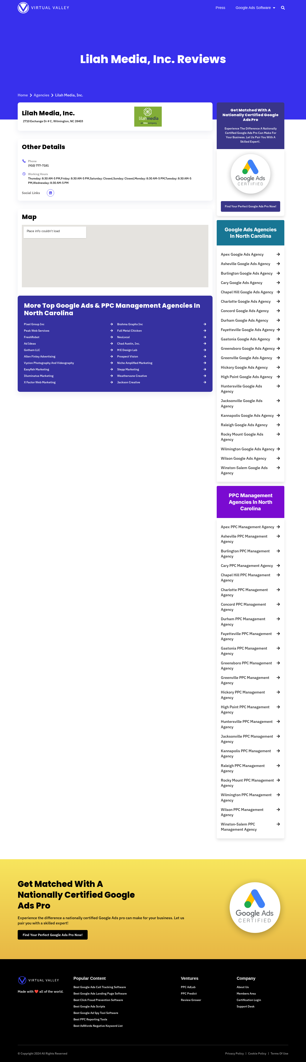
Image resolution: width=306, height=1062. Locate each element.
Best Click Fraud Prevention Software (98, 1000)
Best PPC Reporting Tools (90, 1019)
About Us (243, 987)
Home (23, 95)
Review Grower (191, 1000)
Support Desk (246, 1006)
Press (220, 8)
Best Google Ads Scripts (89, 1006)
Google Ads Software (253, 8)
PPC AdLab (188, 987)
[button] (282, 7)
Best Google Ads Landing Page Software (100, 993)
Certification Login (249, 1000)
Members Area (246, 993)
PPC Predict (189, 993)
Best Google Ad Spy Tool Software (95, 1013)
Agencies (41, 95)
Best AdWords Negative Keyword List (98, 1026)
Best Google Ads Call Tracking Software (99, 987)
